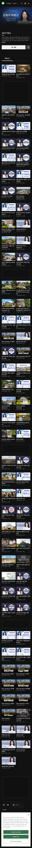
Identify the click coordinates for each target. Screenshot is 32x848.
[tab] (7, 58)
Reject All (16, 836)
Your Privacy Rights (16, 841)
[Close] (28, 815)
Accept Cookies (16, 832)
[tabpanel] (16, 417)
